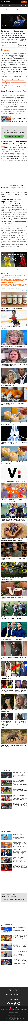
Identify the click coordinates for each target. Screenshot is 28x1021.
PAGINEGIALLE (11, 1009)
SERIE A (3, 5)
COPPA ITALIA (24, 5)
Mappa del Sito (21, 997)
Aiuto (19, 1015)
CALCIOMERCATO (7, 12)
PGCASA (25, 1009)
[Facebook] (8, 1004)
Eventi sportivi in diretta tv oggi (17, 899)
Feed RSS (11, 999)
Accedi (24, 1)
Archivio (16, 999)
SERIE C (15, 5)
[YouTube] (12, 1004)
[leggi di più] (26, 49)
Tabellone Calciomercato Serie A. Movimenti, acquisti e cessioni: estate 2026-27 (13, 276)
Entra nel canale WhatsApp (15, 136)
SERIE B (9, 5)
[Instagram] (18, 1004)
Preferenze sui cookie (12, 1015)
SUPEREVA (17, 1012)
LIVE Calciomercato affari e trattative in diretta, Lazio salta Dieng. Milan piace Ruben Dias (14, 285)
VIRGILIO (6, 1009)
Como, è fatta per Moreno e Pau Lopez (13, 80)
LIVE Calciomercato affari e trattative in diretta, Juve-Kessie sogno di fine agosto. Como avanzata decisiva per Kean (14, 280)
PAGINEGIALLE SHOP (19, 1009)
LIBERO (2, 1009)
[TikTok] (15, 1004)
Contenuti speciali (7, 997)
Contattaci (14, 997)
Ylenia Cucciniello (8, 49)
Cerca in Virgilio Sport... (13, 994)
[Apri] (2, 2)
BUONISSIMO (11, 1012)
